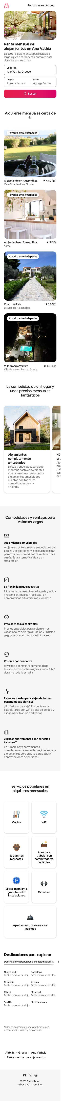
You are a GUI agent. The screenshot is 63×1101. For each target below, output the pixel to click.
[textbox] (17, 83)
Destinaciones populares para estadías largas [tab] (29, 961)
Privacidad (23, 1084)
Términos (38, 1084)
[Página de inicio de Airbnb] (6, 5)
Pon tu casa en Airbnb (41, 5)
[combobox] (30, 72)
